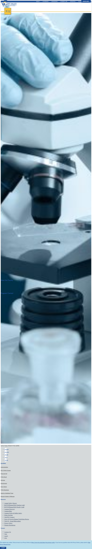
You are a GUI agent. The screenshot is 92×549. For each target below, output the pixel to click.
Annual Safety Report (10, 503)
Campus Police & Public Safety (13, 513)
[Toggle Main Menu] (7, 11)
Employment (4, 483)
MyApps (3, 480)
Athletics (72, 1)
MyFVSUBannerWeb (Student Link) (14, 505)
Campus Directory (9, 509)
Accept (3, 547)
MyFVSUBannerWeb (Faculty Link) (14, 507)
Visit (5, 534)
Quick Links (86, 1)
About (38, 1)
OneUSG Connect (9, 517)
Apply (6, 536)
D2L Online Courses (6, 470)
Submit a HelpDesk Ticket (7, 493)
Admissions (54, 1)
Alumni (80, 1)
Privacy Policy (8, 523)
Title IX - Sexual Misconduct (12, 521)
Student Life (63, 1)
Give (5, 538)
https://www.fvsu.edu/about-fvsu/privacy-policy (43, 542)
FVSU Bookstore (5, 490)
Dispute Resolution (9, 525)
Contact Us (7, 532)
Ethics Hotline (8, 515)
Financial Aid (4, 473)
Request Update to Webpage (7, 496)
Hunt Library (4, 486)
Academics (45, 1)
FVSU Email (4, 477)
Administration (4, 467)
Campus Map (8, 511)
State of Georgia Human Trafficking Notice (16, 519)
